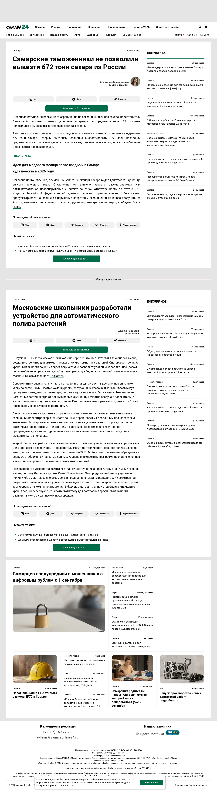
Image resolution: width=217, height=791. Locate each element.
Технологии (20, 299)
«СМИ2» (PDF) (197, 776)
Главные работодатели (76, 108)
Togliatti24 (57, 376)
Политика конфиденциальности (191, 785)
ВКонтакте (104, 225)
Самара (18, 50)
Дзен (78, 99)
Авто (162, 688)
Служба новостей (128, 330)
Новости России (155, 133)
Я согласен (151, 782)
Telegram (122, 99)
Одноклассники (130, 225)
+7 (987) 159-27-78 (57, 732)
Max (35, 99)
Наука (150, 98)
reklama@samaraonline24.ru (57, 737)
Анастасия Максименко (114, 82)
